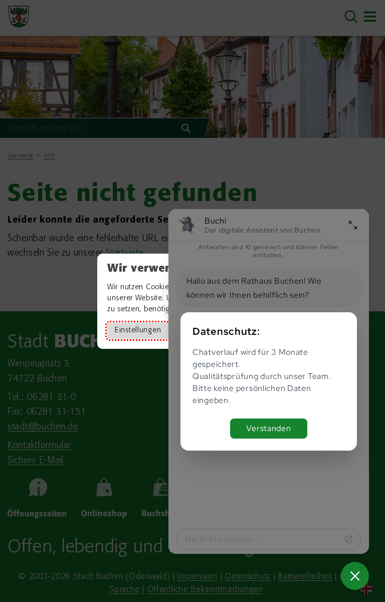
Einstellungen (138, 330)
